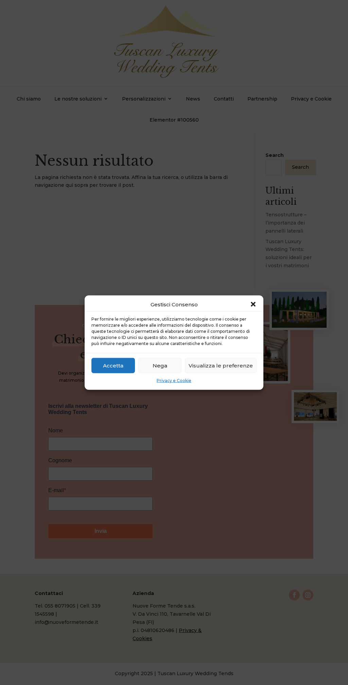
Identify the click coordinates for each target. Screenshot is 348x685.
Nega (160, 365)
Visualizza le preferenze (221, 365)
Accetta (113, 365)
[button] (253, 304)
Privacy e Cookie (174, 380)
